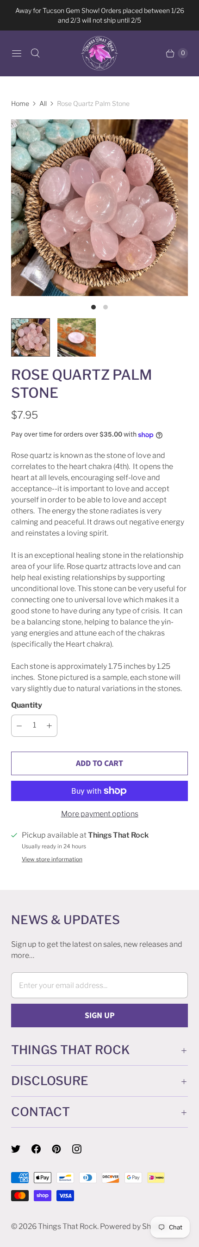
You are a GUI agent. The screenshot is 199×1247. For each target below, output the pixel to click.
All (43, 103)
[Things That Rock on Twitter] (21, 1149)
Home (20, 103)
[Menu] (16, 53)
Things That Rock (67, 1226)
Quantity (26, 705)
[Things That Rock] (99, 53)
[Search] (35, 53)
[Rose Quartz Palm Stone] (99, 207)
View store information (52, 859)
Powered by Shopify (134, 1226)
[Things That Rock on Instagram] (82, 1149)
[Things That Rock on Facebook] (41, 1149)
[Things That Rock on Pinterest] (62, 1149)
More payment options (99, 813)
